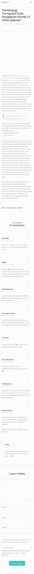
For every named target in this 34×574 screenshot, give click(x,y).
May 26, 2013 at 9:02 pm (7, 240)
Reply (27, 234)
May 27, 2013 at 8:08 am (7, 291)
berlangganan (16, 553)
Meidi (4, 262)
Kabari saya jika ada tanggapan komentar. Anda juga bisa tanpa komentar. (16, 553)
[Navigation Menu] (31, 2)
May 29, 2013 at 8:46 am (7, 361)
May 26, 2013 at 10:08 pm (8, 264)
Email (4, 517)
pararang (5, 238)
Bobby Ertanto (7, 410)
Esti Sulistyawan (8, 360)
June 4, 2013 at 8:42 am (7, 412)
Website (4, 527)
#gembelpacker (8, 289)
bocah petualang (8, 313)
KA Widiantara (7, 384)
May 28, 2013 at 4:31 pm (7, 339)
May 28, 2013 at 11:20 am (8, 315)
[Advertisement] (17, 52)
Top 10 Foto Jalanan (14, 80)
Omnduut (5, 338)
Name (4, 507)
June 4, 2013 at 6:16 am (7, 386)
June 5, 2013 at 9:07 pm (10, 446)
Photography (21, 24)
